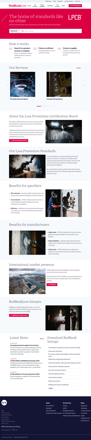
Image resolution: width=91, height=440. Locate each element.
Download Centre (69, 1)
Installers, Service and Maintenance (71, 415)
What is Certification (51, 410)
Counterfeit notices (85, 410)
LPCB (54, 1)
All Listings (35, 5)
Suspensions (84, 405)
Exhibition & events (85, 418)
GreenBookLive (6, 430)
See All (79, 68)
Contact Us (77, 1)
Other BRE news (85, 420)
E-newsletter (84, 413)
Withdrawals (84, 408)
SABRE (65, 408)
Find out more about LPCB (19, 140)
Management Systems (68, 410)
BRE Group (48, 1)
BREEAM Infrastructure (8, 421)
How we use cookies (6, 437)
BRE (2, 411)
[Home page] (17, 6)
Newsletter (60, 1)
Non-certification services (69, 413)
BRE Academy (5, 413)
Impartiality (48, 408)
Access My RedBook (75, 5)
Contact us (53, 284)
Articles (83, 415)
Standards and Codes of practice (54, 413)
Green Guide (5, 419)
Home (29, 5)
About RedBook (50, 405)
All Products (4, 423)
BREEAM (14, 430)
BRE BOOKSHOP (6, 415)
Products (65, 405)
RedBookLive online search (19, 315)
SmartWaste (5, 417)
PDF (29, 311)
